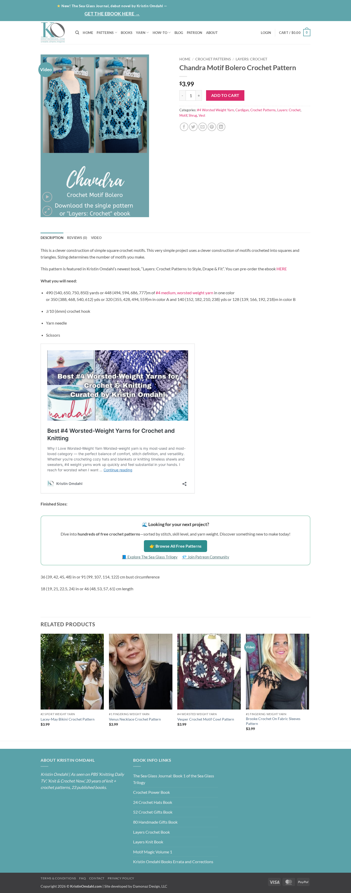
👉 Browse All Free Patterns (175, 546)
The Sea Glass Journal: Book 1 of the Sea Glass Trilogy (173, 779)
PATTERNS (105, 33)
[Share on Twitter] (193, 127)
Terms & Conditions (58, 878)
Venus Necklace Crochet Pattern (135, 719)
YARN (140, 33)
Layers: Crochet (251, 59)
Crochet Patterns (213, 59)
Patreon (272, 5)
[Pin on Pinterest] (212, 127)
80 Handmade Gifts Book (155, 822)
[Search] (77, 33)
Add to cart (225, 95)
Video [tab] (96, 238)
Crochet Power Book (151, 792)
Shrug (193, 115)
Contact (297, 5)
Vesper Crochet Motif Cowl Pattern (205, 719)
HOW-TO (160, 33)
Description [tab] (52, 238)
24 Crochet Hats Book (152, 802)
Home (210, 5)
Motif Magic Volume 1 (152, 851)
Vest (202, 115)
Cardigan (242, 110)
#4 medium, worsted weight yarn (184, 292)
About (229, 5)
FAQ (82, 878)
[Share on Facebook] (184, 127)
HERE (281, 268)
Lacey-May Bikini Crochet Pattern (68, 719)
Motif (183, 115)
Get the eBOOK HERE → (112, 13)
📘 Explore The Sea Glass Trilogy (150, 557)
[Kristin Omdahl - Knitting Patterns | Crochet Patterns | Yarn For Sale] (54, 32)
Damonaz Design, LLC (150, 886)
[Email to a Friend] (202, 127)
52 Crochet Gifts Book (152, 811)
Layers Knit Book (148, 841)
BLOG (251, 5)
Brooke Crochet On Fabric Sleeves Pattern (273, 721)
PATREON (194, 33)
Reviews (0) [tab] (77, 238)
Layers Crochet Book (151, 832)
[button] (290, 15)
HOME (88, 33)
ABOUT (212, 33)
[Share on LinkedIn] (221, 127)
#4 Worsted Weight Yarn (215, 110)
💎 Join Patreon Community (205, 557)
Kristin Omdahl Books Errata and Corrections (173, 861)
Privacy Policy (121, 878)
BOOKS (126, 33)
